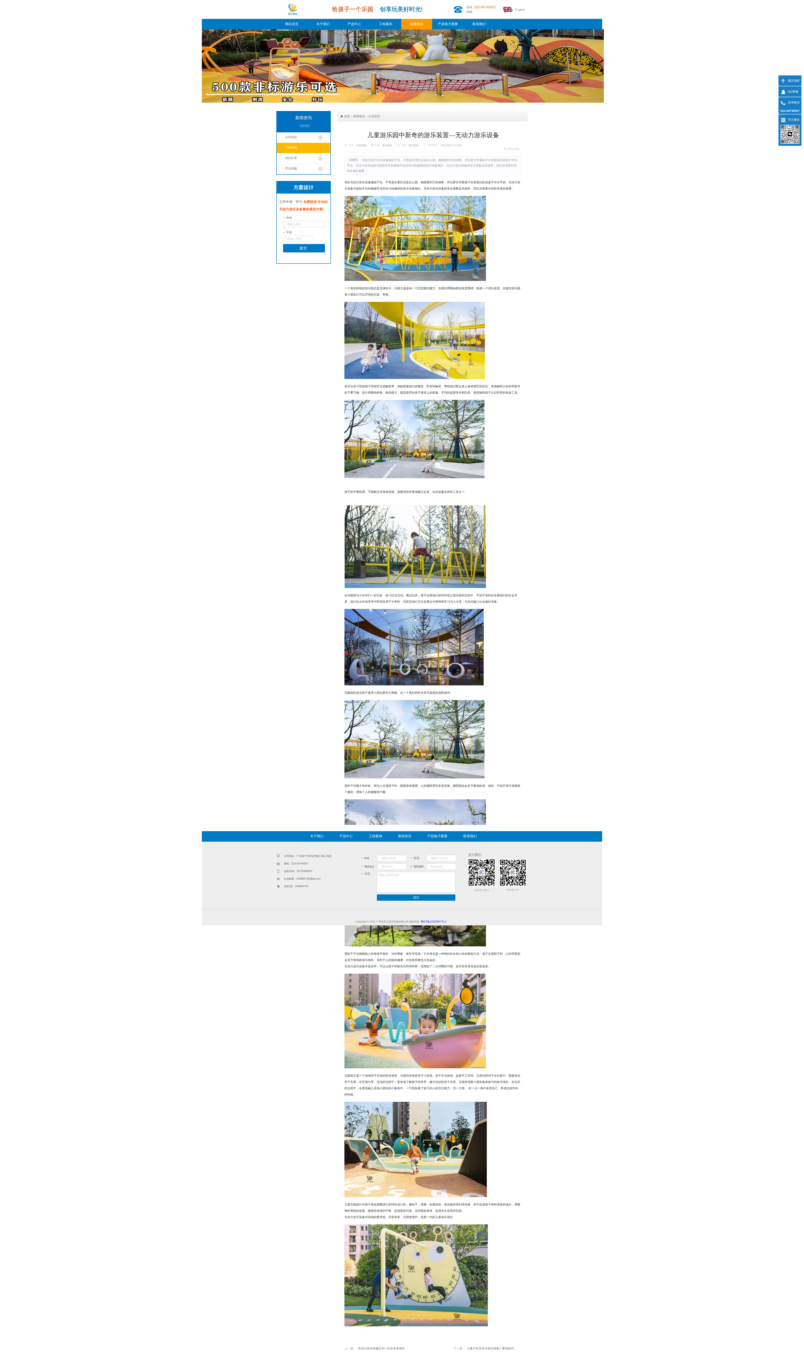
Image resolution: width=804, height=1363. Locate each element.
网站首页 (292, 24)
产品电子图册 (448, 24)
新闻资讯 (416, 24)
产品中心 (354, 24)
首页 (347, 116)
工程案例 (385, 24)
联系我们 (479, 24)
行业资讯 (374, 116)
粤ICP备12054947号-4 (433, 921)
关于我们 (323, 24)
